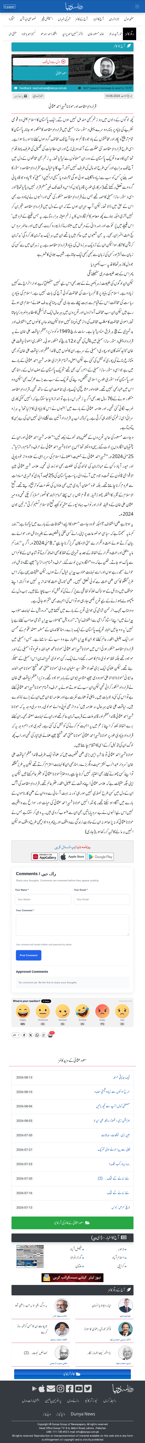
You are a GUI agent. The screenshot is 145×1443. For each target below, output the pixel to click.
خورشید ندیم (115, 34)
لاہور (121, 1249)
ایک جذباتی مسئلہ (73, 1077)
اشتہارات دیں (30, 1400)
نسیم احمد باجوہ (29, 34)
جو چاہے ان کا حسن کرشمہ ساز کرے (32, 1329)
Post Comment (28, 955)
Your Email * (81, 890)
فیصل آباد (76, 1249)
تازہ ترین (114, 19)
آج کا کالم (119, 46)
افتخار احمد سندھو (48, 34)
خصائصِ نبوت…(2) (35, 1353)
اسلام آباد (118, 1257)
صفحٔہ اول (129, 19)
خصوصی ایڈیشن (28, 19)
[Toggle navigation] (137, 6)
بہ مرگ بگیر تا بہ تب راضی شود (31, 1305)
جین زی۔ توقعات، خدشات (73, 1135)
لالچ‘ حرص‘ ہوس (73, 1207)
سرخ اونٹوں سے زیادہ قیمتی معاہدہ (73, 1092)
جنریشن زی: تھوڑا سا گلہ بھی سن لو (73, 1121)
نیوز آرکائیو (91, 1400)
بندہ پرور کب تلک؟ (73, 1164)
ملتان (78, 1266)
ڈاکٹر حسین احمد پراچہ (72, 34)
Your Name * (22, 890)
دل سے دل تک (51, 61)
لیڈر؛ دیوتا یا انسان (101, 1305)
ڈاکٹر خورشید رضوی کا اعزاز (97, 1329)
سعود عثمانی (61, 73)
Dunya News (83, 1414)
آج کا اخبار (98, 19)
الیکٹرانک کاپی (38, 96)
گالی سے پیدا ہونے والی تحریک (73, 1149)
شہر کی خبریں (64, 19)
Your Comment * (25, 910)
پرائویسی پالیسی (53, 1400)
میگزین (11, 19)
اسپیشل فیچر (47, 19)
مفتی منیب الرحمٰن (58, 1363)
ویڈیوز (47, 1414)
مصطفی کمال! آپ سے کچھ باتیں (73, 1106)
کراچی (120, 1266)
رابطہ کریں (109, 1400)
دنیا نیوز (60, 1414)
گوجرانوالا (76, 1257)
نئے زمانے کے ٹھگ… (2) (73, 1178)
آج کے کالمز (82, 19)
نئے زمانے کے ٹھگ (73, 1193)
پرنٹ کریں (18, 96)
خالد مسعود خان (96, 34)
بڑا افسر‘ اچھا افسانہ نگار (99, 1353)
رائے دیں (73, 1400)
